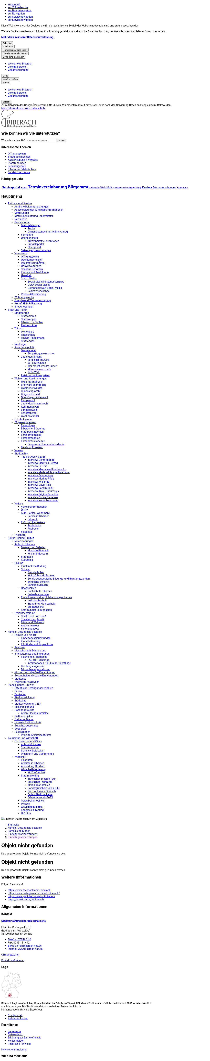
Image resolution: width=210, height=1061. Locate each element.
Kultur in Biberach (24, 544)
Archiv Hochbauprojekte (35, 713)
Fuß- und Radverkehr (33, 522)
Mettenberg (27, 331)
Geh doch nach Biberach (42, 791)
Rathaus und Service (20, 203)
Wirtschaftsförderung (33, 769)
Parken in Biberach (38, 516)
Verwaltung (21, 253)
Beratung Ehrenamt (32, 447)
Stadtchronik (28, 316)
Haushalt (26, 275)
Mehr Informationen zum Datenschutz (23, 108)
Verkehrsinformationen (34, 506)
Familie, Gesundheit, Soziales (25, 631)
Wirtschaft (20, 756)
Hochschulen (28, 588)
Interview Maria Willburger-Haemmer (49, 472)
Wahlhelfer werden (31, 387)
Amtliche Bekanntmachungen (31, 206)
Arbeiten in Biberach (32, 763)
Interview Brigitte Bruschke (43, 494)
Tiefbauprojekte (23, 716)
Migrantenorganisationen (35, 669)
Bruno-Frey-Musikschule (41, 603)
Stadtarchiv (21, 453)
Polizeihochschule (38, 594)
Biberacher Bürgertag (33, 428)
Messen (25, 803)
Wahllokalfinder (30, 416)
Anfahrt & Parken (31, 744)
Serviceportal (11, 187)
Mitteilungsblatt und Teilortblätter (33, 216)
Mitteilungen (21, 212)
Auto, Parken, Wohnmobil (35, 513)
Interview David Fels (39, 484)
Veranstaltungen (23, 541)
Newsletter (20, 219)
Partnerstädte (29, 325)
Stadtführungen (30, 747)
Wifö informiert (36, 772)
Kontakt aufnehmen (12, 960)
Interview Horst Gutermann (43, 500)
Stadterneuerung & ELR (27, 703)
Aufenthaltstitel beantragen (43, 241)
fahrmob (33, 519)
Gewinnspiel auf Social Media (45, 287)
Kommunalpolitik (24, 347)
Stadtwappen (28, 319)
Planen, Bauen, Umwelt (21, 684)
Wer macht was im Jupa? (42, 366)
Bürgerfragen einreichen (41, 353)
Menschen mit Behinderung (30, 650)
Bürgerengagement (25, 422)
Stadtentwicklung (24, 697)
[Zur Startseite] (18, 126)
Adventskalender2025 (40, 797)
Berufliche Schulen (38, 581)
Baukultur (20, 694)
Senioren (19, 647)
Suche (31, 228)
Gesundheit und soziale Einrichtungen (36, 675)
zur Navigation (16, 13)
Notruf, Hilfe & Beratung (28, 303)
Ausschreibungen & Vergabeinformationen (38, 209)
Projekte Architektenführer (36, 735)
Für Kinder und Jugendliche (37, 644)
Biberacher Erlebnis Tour (42, 778)
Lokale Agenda (23, 419)
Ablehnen (7, 43)
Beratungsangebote (32, 666)
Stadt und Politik (17, 309)
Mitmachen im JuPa (39, 369)
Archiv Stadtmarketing (40, 794)
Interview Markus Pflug (41, 478)
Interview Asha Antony (40, 475)
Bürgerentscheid (30, 394)
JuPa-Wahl (34, 372)
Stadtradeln (34, 525)
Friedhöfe (19, 534)
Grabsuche (94, 187)
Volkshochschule (37, 600)
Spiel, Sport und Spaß (33, 616)
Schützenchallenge (39, 291)
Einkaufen (27, 760)
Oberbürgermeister (31, 259)
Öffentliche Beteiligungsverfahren (33, 688)
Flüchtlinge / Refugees (34, 656)
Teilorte (18, 328)
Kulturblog (27, 559)
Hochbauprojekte (24, 710)
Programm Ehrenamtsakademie (46, 444)
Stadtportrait (21, 312)
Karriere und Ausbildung (35, 272)
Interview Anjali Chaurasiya (43, 491)
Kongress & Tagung (32, 810)
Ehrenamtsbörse (30, 438)
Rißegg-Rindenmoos (32, 337)
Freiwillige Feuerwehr (26, 681)
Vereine (18, 450)
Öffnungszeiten (30, 256)
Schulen (25, 569)
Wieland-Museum (38, 553)
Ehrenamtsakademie (33, 441)
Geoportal (20, 728)
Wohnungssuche (24, 297)
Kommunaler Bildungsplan (36, 609)
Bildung (18, 563)
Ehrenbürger (28, 425)
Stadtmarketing (30, 775)
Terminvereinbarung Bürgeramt (58, 186)
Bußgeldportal (36, 244)
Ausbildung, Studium (33, 766)
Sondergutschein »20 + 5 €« (44, 788)
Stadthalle (27, 556)
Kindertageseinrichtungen (36, 638)
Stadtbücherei (36, 606)
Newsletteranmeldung (14, 1049)
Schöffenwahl (29, 412)
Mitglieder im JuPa (38, 359)
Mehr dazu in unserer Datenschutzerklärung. (27, 37)
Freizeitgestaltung (24, 613)
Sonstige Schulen (38, 584)
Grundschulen (36, 572)
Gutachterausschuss (26, 725)
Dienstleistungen (30, 225)
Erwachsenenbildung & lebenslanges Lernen (46, 597)
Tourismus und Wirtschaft (23, 738)
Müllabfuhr (106, 187)
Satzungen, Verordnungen (36, 250)
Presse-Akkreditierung (33, 294)
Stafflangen (27, 341)
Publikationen (22, 731)
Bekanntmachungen (164, 187)
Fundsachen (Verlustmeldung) (127, 187)
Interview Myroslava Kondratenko (47, 469)
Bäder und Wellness (32, 622)
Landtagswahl (29, 409)
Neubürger (20, 344)
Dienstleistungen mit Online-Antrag (48, 231)
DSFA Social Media (39, 284)
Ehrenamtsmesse (31, 434)
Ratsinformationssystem (35, 375)
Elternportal (34, 247)
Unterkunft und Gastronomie (37, 753)
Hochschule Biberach (40, 591)
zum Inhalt (14, 4)
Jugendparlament (31, 356)
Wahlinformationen (32, 381)
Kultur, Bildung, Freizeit (21, 538)
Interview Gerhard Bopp (41, 459)
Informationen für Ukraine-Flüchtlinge (49, 663)
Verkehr (18, 503)
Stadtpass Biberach (32, 431)
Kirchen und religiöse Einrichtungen (34, 672)
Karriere (147, 187)
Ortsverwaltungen (31, 266)
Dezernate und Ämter (33, 262)
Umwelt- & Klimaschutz (27, 722)
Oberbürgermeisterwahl (34, 397)
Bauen (24, 187)
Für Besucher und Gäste (28, 741)
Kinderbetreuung (30, 641)
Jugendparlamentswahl (34, 403)
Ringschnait (28, 334)
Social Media (28, 278)
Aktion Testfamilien (39, 785)
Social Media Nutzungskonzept (46, 281)
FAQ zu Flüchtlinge (38, 659)
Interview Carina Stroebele (43, 497)
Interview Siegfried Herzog (43, 463)
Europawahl (28, 400)
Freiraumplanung (24, 719)
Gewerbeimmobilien (32, 800)
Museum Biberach (38, 550)
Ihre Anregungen (23, 306)
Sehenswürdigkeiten (32, 750)
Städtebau (20, 700)
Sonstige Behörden (32, 269)
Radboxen (33, 528)
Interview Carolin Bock (40, 488)
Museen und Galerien (33, 547)
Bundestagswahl (30, 391)
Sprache (6, 102)
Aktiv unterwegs (30, 625)
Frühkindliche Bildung (33, 566)
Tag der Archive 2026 (33, 456)
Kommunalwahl (30, 406)
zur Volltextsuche (18, 7)
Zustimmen (8, 46)
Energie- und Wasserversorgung (32, 300)
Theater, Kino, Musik (32, 619)
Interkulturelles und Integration (32, 653)
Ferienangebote (30, 628)
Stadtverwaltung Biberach (23, 920)
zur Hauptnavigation (20, 10)
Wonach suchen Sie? (13, 140)
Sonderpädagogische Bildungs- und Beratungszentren (59, 578)
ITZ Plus (26, 813)
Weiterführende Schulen (41, 575)
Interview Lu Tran (37, 466)
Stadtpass (20, 678)
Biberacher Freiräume (40, 781)
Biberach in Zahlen (32, 322)
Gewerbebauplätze (31, 806)
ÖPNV (24, 509)
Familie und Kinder (25, 634)
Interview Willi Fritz (38, 481)
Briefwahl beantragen (33, 384)
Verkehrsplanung (24, 706)
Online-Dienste (29, 237)
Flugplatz (26, 531)
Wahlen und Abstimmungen (30, 378)
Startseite (13, 824)
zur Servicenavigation (20, 16)
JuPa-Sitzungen (37, 362)
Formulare (182, 187)
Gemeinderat (28, 350)
